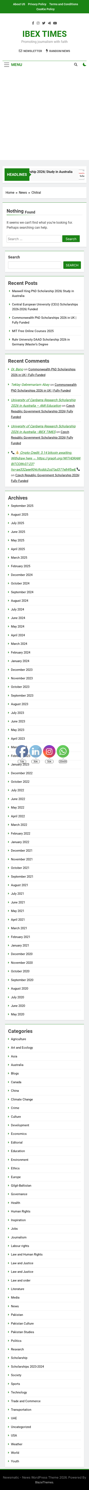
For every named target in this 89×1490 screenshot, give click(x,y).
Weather (16, 1444)
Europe (16, 1177)
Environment (19, 1160)
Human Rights (20, 1211)
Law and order (20, 1280)
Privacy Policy (37, 4)
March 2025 (19, 558)
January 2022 (20, 842)
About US (19, 4)
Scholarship (19, 1358)
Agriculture (18, 1039)
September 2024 (22, 592)
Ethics (15, 1168)
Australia (17, 1065)
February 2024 (20, 652)
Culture (16, 1117)
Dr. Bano (17, 369)
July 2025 (17, 523)
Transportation (21, 1410)
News (15, 1306)
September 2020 (22, 980)
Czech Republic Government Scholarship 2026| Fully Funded (43, 411)
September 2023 (22, 695)
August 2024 (19, 601)
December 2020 (21, 954)
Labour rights (20, 1246)
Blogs (15, 1073)
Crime (15, 1108)
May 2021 (17, 911)
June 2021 (18, 902)
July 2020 (17, 997)
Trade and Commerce (26, 1401)
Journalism (18, 1237)
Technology (19, 1392)
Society (16, 1375)
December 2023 (21, 670)
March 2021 (19, 928)
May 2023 (17, 730)
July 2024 (17, 609)
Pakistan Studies (22, 1332)
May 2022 (17, 807)
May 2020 (17, 1014)
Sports (15, 1384)
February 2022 (20, 833)
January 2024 (20, 661)
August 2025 (19, 514)
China (15, 1091)
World (15, 1453)
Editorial (17, 1142)
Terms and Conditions (63, 4)
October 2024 (20, 583)
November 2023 (22, 678)
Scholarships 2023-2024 (27, 1366)
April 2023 (18, 739)
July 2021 (17, 894)
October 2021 (20, 868)
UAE (14, 1418)
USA (14, 1435)
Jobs (14, 1229)
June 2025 (18, 532)
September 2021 (22, 876)
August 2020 (19, 988)
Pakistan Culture (22, 1323)
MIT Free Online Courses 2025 (33, 331)
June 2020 (18, 1006)
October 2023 (20, 687)
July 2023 (17, 713)
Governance (19, 1194)
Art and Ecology (22, 1048)
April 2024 (18, 635)
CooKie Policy (45, 9)
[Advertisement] (44, 115)
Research (17, 1349)
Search (14, 257)
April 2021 (18, 920)
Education (18, 1151)
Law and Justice (22, 1263)
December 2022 (21, 773)
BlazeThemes (44, 1482)
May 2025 (17, 540)
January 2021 (20, 945)
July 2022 (17, 790)
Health (15, 1203)
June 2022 (18, 799)
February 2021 (20, 937)
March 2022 (19, 825)
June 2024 (18, 618)
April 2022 (18, 816)
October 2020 (20, 971)
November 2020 (22, 963)
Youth (15, 1461)
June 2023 (18, 721)
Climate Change (22, 1099)
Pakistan (17, 1315)
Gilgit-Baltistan (21, 1185)
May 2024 (17, 626)
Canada (16, 1082)
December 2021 (21, 850)
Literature (17, 1289)
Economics (19, 1134)
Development (20, 1125)
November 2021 (22, 859)
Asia (14, 1056)
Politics (16, 1341)
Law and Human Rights (27, 1254)
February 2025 (20, 566)
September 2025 (22, 506)
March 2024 (19, 644)
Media (15, 1297)
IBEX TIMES (44, 34)
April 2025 (18, 549)
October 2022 (20, 782)
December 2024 (21, 575)
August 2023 (19, 704)
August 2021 (19, 885)
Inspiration (18, 1220)
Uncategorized (21, 1427)
